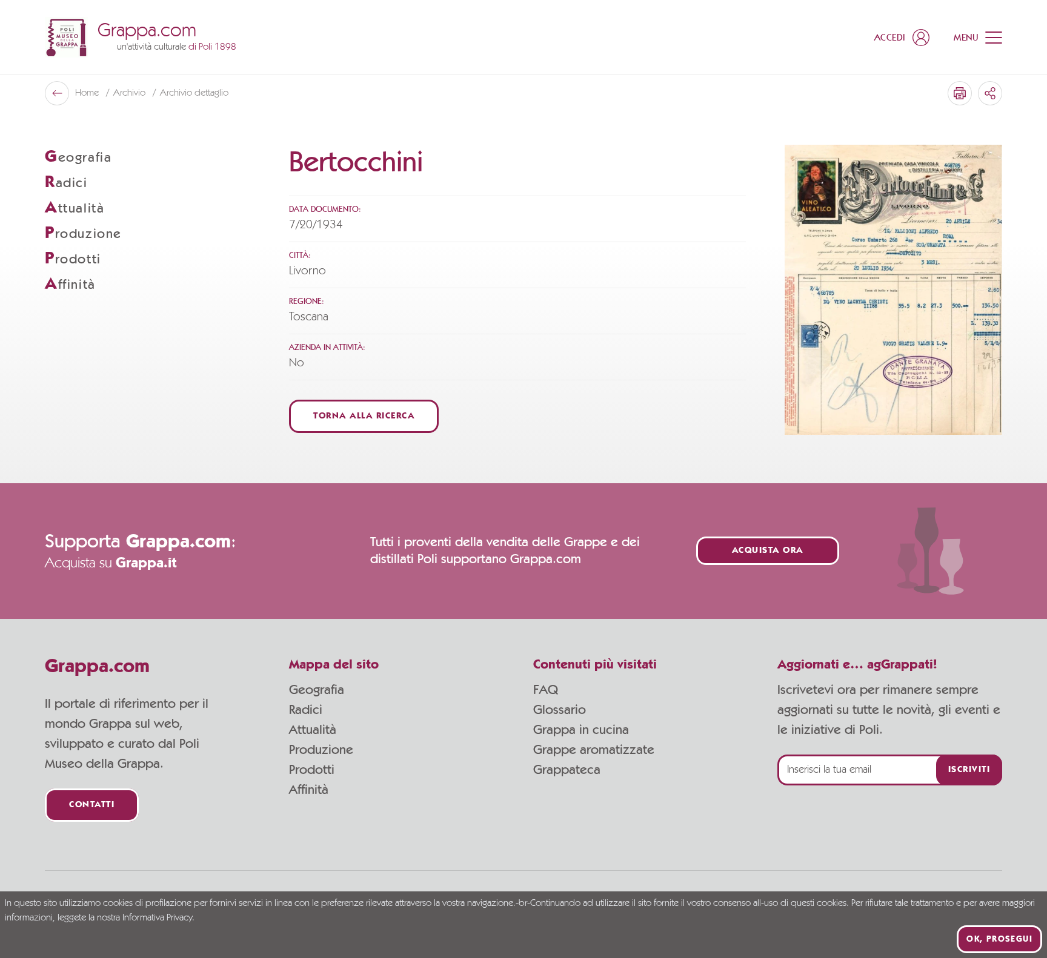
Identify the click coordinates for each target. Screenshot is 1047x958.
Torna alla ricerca (363, 416)
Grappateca (566, 769)
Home (88, 93)
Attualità (312, 729)
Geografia (316, 689)
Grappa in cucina (581, 729)
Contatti (92, 805)
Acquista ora (767, 550)
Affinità (308, 789)
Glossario (559, 709)
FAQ (545, 689)
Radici (305, 709)
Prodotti (311, 769)
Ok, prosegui (999, 939)
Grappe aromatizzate (593, 749)
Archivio (130, 93)
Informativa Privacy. (158, 918)
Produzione (321, 749)
